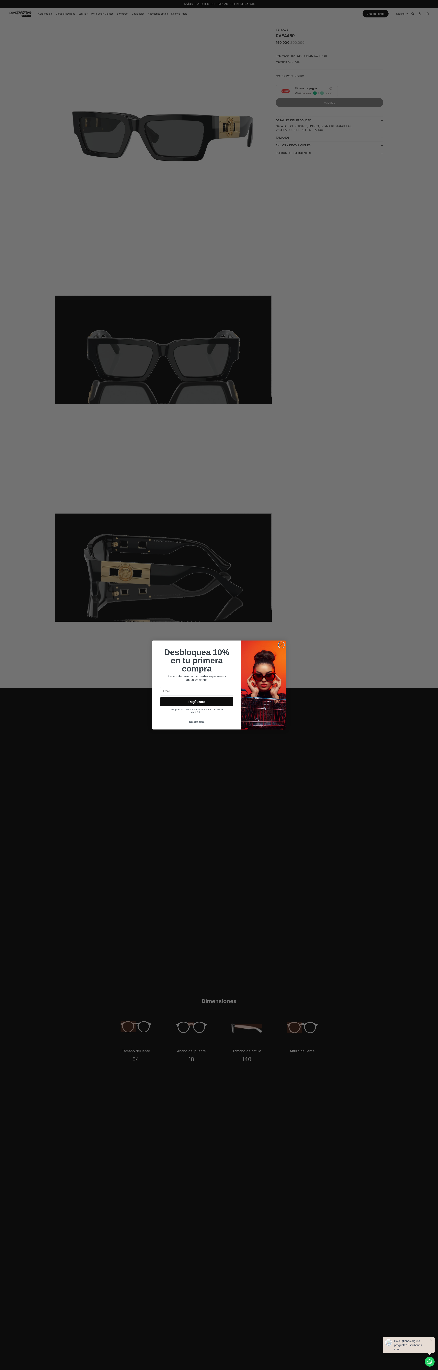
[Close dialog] (281, 645)
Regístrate (196, 702)
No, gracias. (196, 721)
